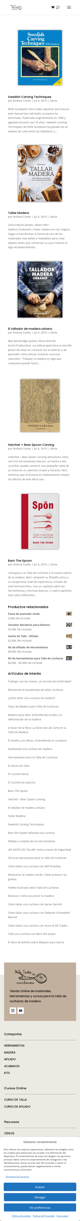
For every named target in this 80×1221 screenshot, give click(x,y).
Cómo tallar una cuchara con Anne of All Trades (38, 925)
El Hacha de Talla (18, 766)
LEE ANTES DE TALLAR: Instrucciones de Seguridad (39, 849)
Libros (53, 100)
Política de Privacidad (44, 1215)
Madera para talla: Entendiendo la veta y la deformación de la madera (35, 717)
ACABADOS (12, 1066)
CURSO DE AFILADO (17, 1107)
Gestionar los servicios (17, 1176)
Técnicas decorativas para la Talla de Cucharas (37, 858)
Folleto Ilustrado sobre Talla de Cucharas (33, 887)
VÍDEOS (9, 1133)
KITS (7, 1073)
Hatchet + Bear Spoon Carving (31, 445)
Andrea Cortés (22, 100)
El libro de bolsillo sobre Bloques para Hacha (36, 942)
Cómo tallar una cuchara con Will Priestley (34, 866)
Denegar (40, 1197)
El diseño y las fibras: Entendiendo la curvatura (37, 740)
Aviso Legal (62, 1215)
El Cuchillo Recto (18, 774)
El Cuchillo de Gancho (21, 782)
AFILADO (10, 1059)
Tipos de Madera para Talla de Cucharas (33, 706)
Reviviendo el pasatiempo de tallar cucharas (35, 690)
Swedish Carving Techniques (29, 97)
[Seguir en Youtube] (20, 1010)
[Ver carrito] (53, 7)
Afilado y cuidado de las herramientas (31, 841)
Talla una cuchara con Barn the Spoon (32, 934)
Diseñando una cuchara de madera (30, 749)
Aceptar (40, 1187)
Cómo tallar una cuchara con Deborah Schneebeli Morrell (39, 915)
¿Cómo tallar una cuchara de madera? (31, 698)
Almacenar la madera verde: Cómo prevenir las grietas (37, 877)
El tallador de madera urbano (30, 329)
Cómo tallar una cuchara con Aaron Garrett (35, 904)
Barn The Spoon (20, 560)
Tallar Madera (18, 213)
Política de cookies (21, 1215)
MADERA (9, 1052)
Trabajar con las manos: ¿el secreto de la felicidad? (39, 681)
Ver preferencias (40, 1207)
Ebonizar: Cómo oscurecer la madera (31, 896)
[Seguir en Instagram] (13, 1010)
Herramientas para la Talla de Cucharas (33, 757)
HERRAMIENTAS (14, 1046)
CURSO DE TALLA (15, 1100)
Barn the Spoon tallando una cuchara (31, 833)
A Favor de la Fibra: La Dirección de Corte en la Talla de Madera (37, 730)
